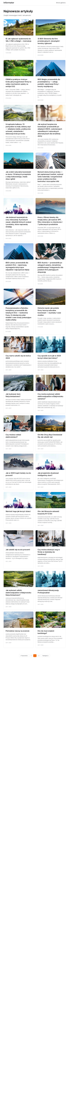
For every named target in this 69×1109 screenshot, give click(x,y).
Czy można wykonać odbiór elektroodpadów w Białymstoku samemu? (50, 396)
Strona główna (60, 3)
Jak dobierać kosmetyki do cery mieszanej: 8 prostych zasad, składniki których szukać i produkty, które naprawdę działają (18, 222)
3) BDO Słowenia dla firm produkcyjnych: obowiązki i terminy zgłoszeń (49, 41)
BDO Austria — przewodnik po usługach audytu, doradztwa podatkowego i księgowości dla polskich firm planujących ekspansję (50, 267)
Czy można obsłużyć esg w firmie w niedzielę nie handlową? (49, 552)
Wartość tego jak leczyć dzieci (18, 511)
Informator (9, 2)
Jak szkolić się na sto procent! (18, 550)
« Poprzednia (24, 655)
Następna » (45, 655)
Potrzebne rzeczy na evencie (17, 631)
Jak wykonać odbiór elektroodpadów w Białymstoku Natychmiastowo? (18, 592)
